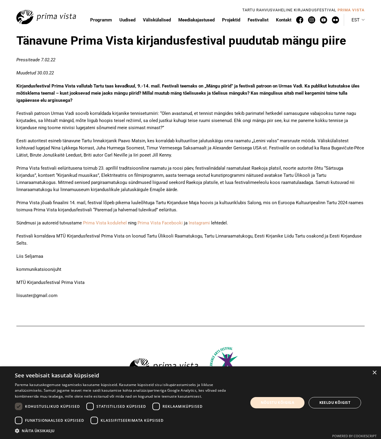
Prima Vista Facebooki (160, 223)
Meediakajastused (196, 20)
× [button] (374, 373)
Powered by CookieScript (354, 436)
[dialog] (190, 402)
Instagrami (199, 223)
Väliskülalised (157, 20)
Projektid (231, 20)
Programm (101, 20)
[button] (358, 20)
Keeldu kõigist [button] (335, 402)
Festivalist (258, 20)
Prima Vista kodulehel (105, 223)
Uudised (127, 20)
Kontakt (283, 20)
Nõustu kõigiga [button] (277, 402)
